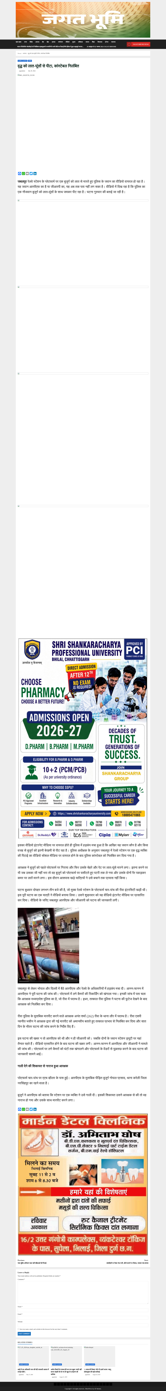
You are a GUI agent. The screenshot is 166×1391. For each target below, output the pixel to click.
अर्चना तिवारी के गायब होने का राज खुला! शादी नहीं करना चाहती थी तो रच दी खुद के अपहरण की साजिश (66, 1371)
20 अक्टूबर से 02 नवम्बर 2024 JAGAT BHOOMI (101, 46)
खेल (48, 42)
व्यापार (87, 42)
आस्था (53, 42)
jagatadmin (22, 71)
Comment (21, 1279)
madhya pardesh (22, 60)
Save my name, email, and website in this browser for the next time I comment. (43, 1329)
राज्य (25, 42)
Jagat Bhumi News (141, 44)
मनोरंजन (60, 42)
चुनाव (73, 42)
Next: (127, 1261)
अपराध (37, 42)
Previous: (32, 1261)
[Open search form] (124, 44)
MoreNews (88, 1389)
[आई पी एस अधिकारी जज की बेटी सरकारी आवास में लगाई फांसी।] (33, 1356)
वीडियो (67, 42)
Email (20, 1314)
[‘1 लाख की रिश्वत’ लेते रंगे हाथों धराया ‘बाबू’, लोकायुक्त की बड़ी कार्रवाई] (99, 1356)
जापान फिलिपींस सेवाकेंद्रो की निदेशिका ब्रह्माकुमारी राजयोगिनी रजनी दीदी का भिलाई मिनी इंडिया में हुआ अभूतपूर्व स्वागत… (50, 46)
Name (20, 1306)
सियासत (100, 42)
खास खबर (18, 42)
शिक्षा (93, 42)
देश (43, 42)
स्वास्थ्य (113, 42)
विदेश (31, 42)
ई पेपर (106, 42)
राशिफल (80, 42)
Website (20, 1322)
